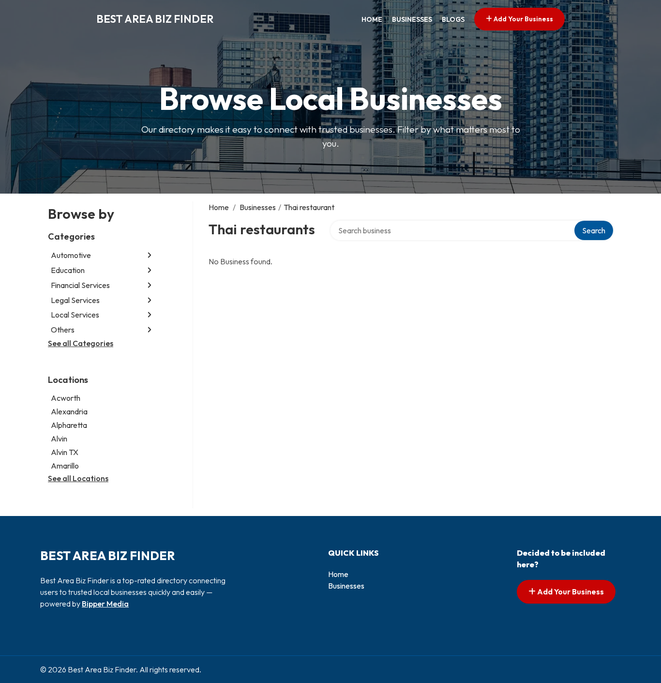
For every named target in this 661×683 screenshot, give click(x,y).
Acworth (65, 398)
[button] (149, 255)
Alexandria (69, 411)
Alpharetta (69, 425)
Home (371, 19)
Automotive (71, 255)
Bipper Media (105, 603)
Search (593, 230)
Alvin (59, 438)
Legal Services (75, 300)
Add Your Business (522, 19)
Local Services (75, 314)
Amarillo (65, 466)
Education (68, 270)
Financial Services (80, 285)
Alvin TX (64, 452)
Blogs (453, 19)
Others (63, 329)
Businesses (412, 19)
